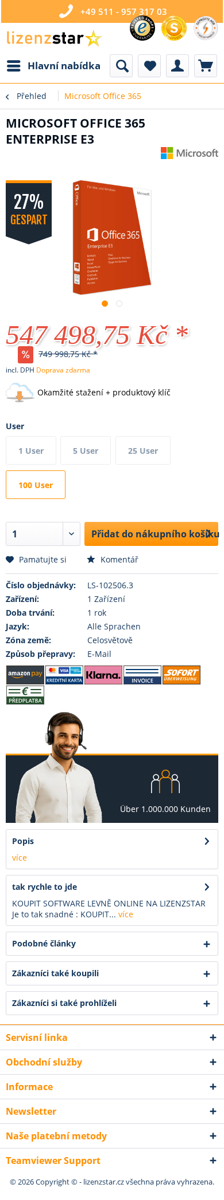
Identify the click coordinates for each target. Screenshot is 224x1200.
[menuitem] (53, 65)
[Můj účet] (177, 65)
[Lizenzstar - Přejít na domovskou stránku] (54, 39)
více (19, 857)
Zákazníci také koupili (55, 973)
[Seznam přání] (149, 65)
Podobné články (44, 943)
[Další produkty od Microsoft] (189, 157)
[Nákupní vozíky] (205, 65)
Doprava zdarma (63, 370)
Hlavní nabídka (64, 65)
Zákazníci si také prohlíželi (64, 1002)
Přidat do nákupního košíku (154, 534)
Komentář (118, 559)
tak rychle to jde (44, 886)
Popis (23, 840)
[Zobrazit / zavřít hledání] (121, 65)
